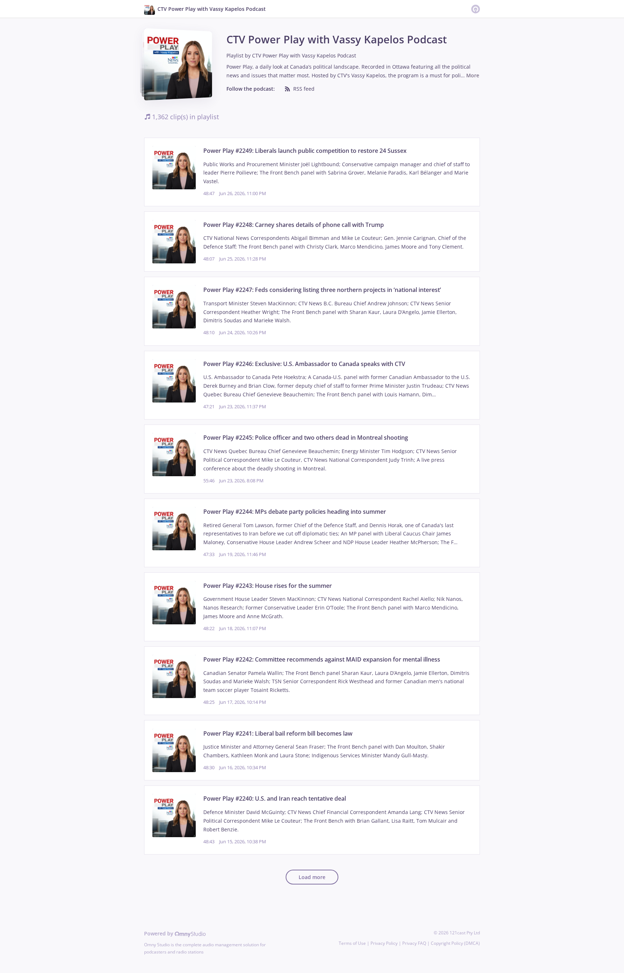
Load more (312, 877)
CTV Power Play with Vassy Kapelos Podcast (304, 55)
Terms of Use (352, 943)
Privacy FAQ (414, 943)
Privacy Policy (384, 943)
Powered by (159, 933)
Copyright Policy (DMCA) (455, 943)
